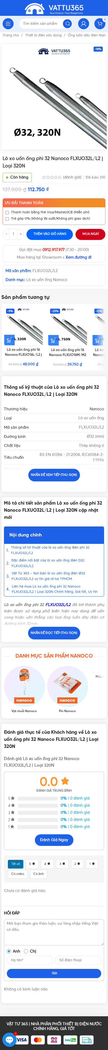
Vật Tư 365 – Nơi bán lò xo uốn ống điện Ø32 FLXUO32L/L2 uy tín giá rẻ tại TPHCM (48, 576)
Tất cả (15, 864)
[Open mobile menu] (8, 23)
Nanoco (97, 409)
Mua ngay (91, 234)
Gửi (54, 973)
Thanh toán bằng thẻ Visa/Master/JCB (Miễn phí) (50, 212)
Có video (17, 874)
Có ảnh (38, 874)
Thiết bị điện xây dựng (44, 35)
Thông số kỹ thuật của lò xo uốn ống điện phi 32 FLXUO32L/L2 (50, 550)
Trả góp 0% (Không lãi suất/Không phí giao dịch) (50, 218)
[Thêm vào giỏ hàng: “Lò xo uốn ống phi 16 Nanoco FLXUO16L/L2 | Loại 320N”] (9, 340)
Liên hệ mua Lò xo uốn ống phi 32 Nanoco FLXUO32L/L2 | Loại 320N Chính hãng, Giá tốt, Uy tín (55, 589)
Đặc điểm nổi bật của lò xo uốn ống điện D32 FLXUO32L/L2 (48, 563)
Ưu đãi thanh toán (24, 203)
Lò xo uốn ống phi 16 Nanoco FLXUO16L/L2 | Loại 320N (23, 355)
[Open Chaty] (9, 1040)
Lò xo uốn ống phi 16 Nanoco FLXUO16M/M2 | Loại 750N (67, 355)
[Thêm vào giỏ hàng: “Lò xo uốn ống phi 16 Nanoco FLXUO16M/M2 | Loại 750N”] (53, 340)
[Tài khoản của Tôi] (83, 23)
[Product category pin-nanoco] (67, 689)
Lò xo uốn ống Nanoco (46, 280)
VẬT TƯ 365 (17, 1024)
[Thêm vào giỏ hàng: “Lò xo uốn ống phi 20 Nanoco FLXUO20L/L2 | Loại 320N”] (98, 340)
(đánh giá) (72, 177)
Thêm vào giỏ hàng (50, 234)
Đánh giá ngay (54, 840)
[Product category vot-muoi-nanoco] (24, 689)
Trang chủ (11, 35)
